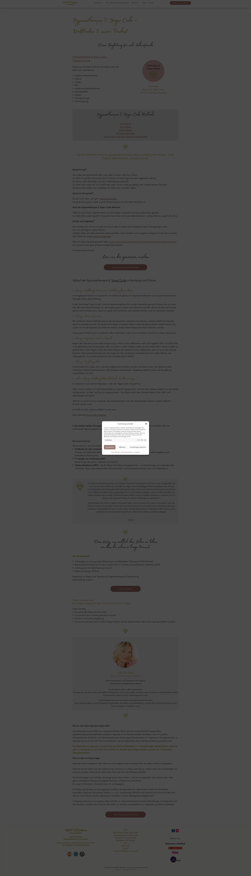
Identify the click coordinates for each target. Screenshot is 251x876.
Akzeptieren (110, 447)
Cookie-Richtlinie (115, 452)
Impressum (137, 452)
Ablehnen (122, 447)
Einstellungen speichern (138, 447)
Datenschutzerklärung (127, 452)
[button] (146, 424)
